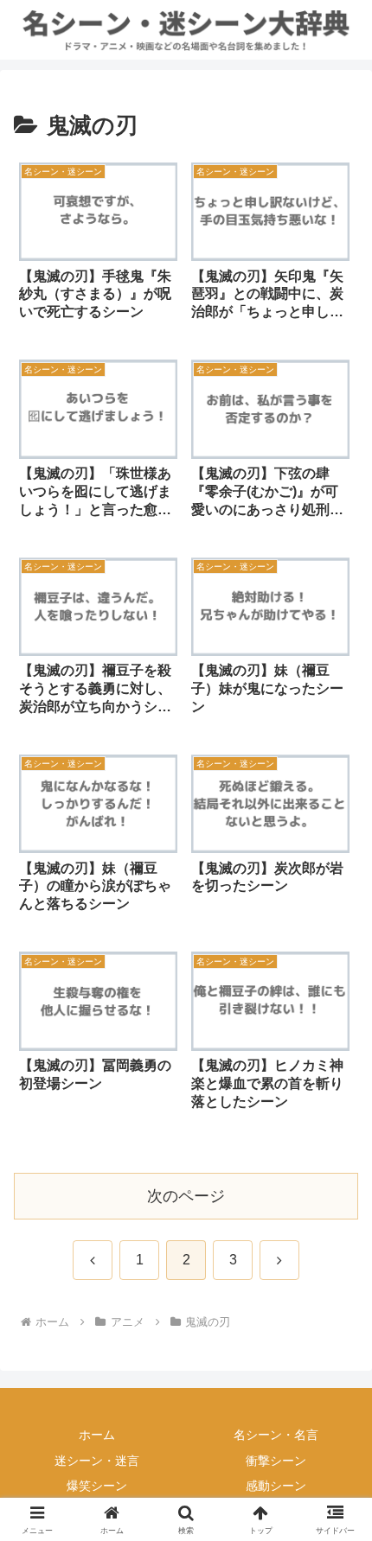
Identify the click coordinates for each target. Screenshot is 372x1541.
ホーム (97, 1435)
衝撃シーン (276, 1461)
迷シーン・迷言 (97, 1461)
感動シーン (276, 1486)
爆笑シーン (97, 1486)
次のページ (186, 1196)
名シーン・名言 (276, 1435)
